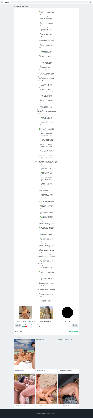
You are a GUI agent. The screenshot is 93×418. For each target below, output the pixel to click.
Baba (7, 2)
